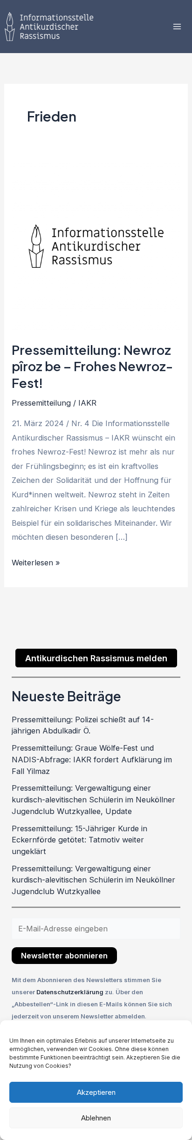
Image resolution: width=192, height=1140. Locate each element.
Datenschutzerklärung (70, 992)
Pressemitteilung (41, 402)
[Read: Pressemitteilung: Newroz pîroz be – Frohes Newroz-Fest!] (96, 245)
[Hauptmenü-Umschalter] (176, 26)
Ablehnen (96, 1117)
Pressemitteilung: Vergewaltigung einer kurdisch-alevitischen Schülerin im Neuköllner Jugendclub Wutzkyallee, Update (93, 799)
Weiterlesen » (36, 561)
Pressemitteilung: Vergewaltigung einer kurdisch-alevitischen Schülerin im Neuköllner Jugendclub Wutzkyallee (93, 880)
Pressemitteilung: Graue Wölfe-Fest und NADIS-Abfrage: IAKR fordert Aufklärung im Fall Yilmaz (92, 759)
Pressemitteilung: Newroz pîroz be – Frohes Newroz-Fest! (92, 366)
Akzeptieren (96, 1092)
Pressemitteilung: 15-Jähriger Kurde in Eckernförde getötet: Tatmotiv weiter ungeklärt (79, 840)
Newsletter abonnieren (64, 955)
